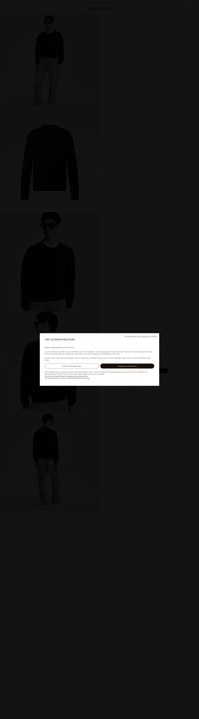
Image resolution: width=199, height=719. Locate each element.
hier (88, 378)
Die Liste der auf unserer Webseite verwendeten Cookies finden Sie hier (66, 376)
